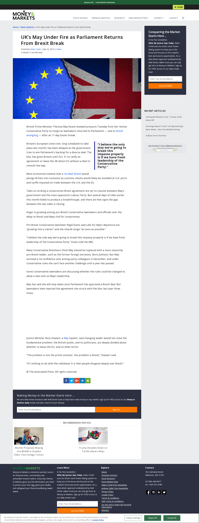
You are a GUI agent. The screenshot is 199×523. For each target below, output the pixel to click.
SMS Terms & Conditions (113, 501)
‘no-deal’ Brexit (72, 173)
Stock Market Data (110, 481)
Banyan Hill (89, 2)
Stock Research (108, 478)
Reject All (153, 518)
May (66, 338)
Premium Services (101, 18)
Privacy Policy (107, 491)
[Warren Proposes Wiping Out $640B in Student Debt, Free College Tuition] (29, 436)
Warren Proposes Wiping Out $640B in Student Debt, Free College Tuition (29, 451)
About (104, 472)
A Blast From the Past (156, 135)
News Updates (27, 27)
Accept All (171, 518)
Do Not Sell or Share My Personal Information (116, 505)
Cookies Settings (133, 518)
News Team (35, 49)
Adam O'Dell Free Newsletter (114, 485)
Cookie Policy (107, 495)
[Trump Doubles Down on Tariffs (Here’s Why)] (93, 436)
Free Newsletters (138, 18)
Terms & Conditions (110, 498)
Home (15, 27)
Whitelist (105, 510)
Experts (158, 18)
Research (119, 18)
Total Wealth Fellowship (105, 2)
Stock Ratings (80, 18)
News (58, 49)
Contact (173, 18)
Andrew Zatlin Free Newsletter (115, 488)
